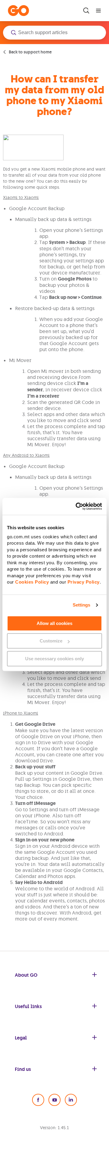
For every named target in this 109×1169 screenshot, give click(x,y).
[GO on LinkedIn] (71, 1100)
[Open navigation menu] (98, 10)
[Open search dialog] (86, 10)
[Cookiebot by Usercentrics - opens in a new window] (77, 506)
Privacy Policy (84, 581)
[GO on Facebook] (38, 1100)
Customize (51, 640)
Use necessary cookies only (54, 658)
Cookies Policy (32, 581)
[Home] (18, 10)
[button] (54, 33)
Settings (82, 604)
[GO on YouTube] (54, 1100)
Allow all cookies (54, 623)
